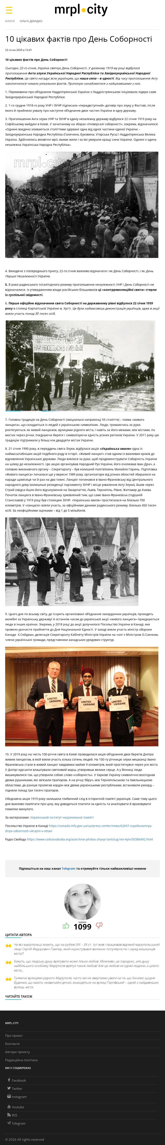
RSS (14, 1115)
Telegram (68, 868)
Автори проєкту (17, 1052)
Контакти (12, 1043)
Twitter (17, 1088)
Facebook (19, 1080)
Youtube (18, 1107)
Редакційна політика (21, 1060)
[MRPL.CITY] (81, 10)
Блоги (10, 21)
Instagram (19, 1097)
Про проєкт (14, 1035)
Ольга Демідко (31, 21)
